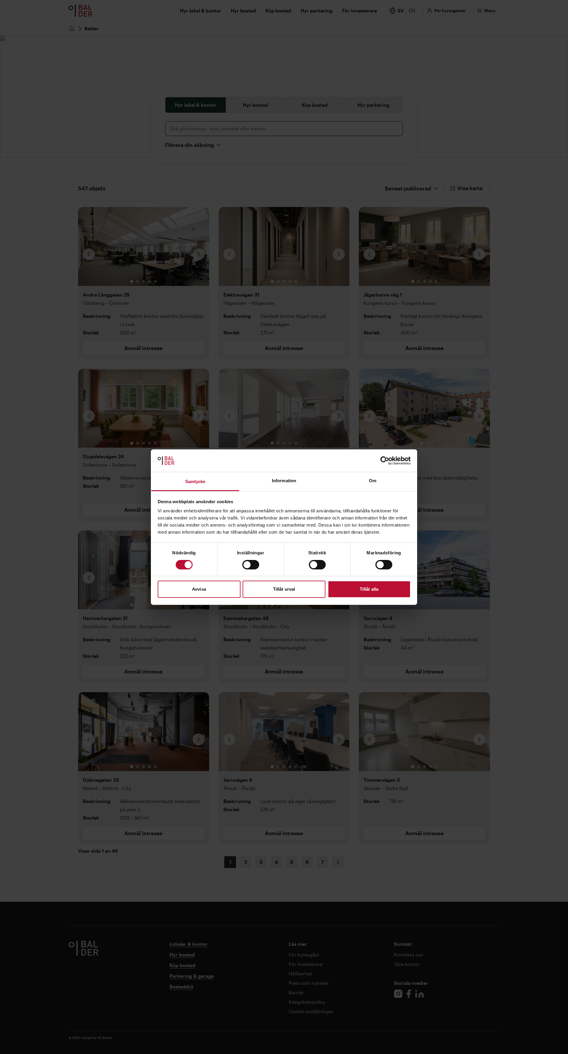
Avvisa (199, 589)
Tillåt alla (369, 589)
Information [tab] (284, 480)
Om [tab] (372, 480)
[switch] (250, 564)
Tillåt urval (284, 589)
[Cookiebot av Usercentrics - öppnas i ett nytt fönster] (385, 460)
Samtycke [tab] (195, 481)
